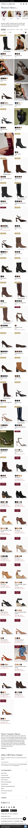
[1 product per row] (23, 32)
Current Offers (4, 775)
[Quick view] (12, 49)
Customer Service (6, 770)
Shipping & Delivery (5, 777)
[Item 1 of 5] (7, 653)
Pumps (25, 29)
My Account (4, 773)
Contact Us (4, 793)
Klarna (2, 788)
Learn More (7, 826)
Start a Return (4, 779)
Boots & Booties (11, 29)
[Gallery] (7, 42)
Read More (3, 748)
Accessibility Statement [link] (7, 821)
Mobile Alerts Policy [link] (5, 816)
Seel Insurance (4, 784)
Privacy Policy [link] (4, 813)
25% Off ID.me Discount (6, 790)
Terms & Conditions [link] (13, 813)
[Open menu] (26, 3)
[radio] (1, 54)
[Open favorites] (24, 818)
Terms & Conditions (23, 764)
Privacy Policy (16, 765)
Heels (17, 29)
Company (3, 798)
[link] (1, 807)
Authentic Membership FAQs (8, 786)
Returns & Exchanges (6, 782)
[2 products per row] (25, 32)
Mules (21, 29)
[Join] (25, 762)
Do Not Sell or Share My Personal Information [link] (11, 818)
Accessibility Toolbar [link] (18, 821)
